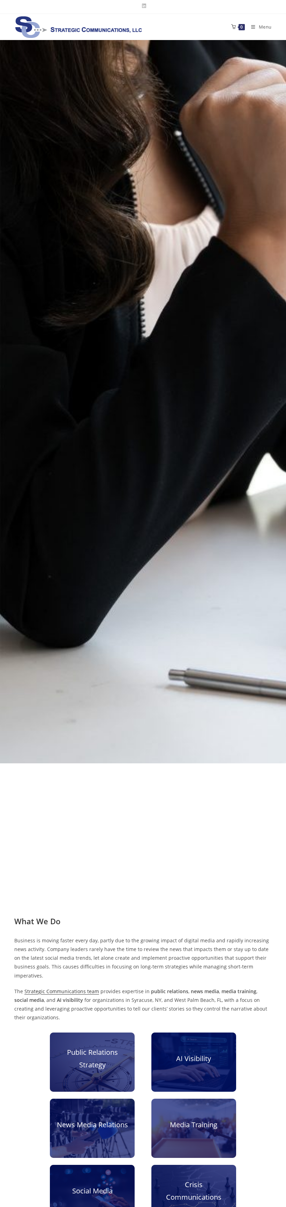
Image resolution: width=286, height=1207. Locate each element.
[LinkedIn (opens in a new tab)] (143, 6)
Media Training (193, 1124)
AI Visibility (193, 1058)
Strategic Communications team (61, 991)
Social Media (92, 1191)
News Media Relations (92, 1124)
